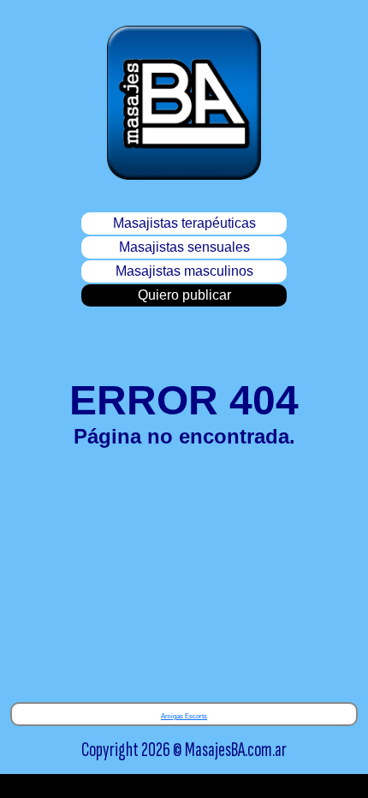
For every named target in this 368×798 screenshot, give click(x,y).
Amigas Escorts (184, 716)
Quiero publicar (184, 295)
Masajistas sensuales (184, 247)
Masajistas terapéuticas (184, 223)
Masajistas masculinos (184, 271)
